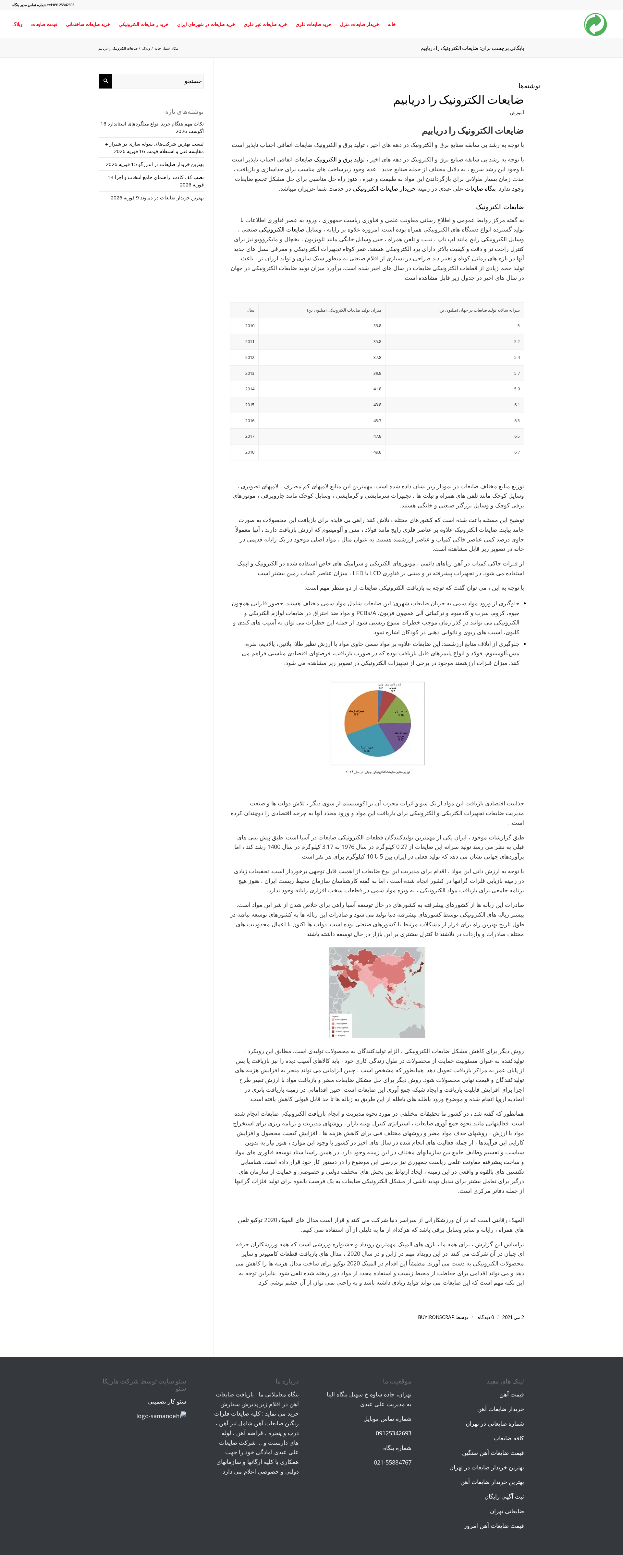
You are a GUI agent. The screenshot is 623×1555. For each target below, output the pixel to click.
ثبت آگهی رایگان (504, 1496)
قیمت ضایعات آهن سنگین (493, 1452)
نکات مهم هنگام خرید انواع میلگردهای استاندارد (156, 123)
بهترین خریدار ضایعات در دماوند (172, 197)
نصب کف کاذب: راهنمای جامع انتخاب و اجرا (159, 177)
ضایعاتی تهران (507, 1511)
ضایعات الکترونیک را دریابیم (458, 99)
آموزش (517, 112)
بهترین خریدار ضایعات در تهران (486, 1467)
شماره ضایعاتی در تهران (495, 1423)
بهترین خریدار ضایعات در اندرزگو (171, 164)
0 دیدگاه (485, 1317)
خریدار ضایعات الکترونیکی (384, 188)
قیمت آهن (511, 1394)
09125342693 (393, 1433)
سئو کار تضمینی (167, 1401)
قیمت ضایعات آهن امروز (494, 1525)
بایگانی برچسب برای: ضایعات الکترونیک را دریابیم (472, 48)
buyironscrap (436, 1317)
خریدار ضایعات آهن (500, 1409)
